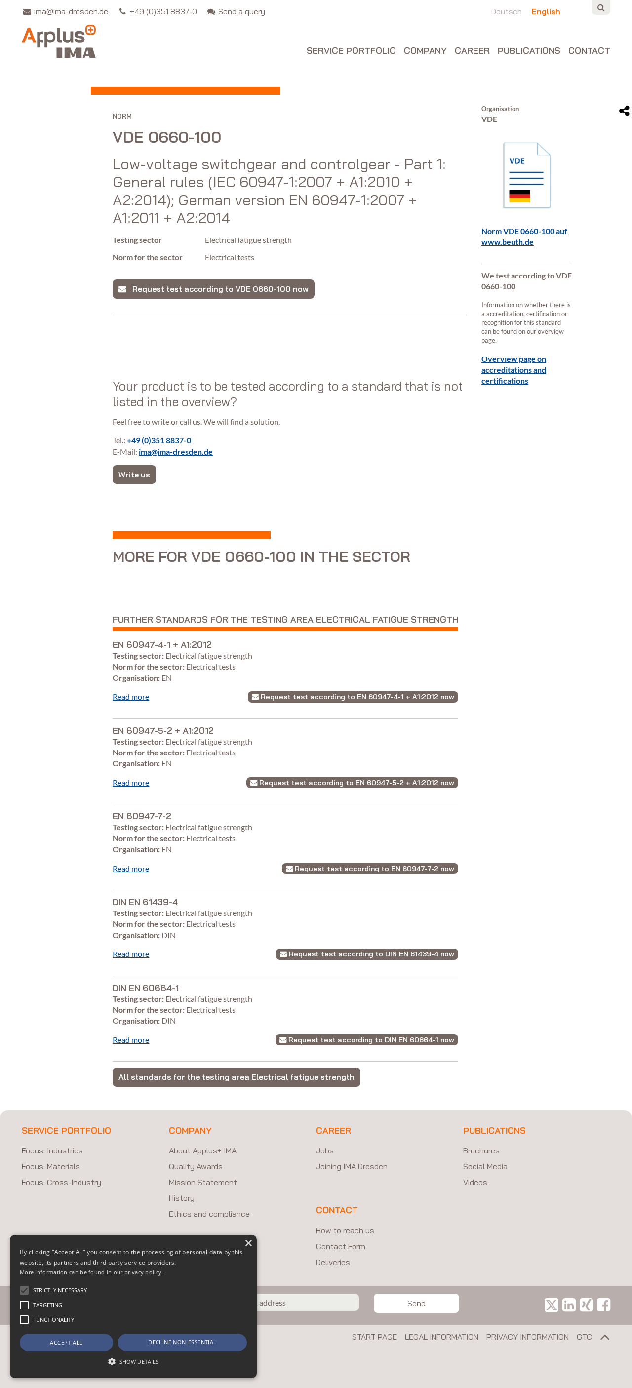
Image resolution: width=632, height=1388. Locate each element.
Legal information (441, 1337)
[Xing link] (586, 1304)
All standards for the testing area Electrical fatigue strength (236, 1077)
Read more (131, 696)
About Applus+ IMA (203, 1150)
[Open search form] (601, 7)
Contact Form (340, 1246)
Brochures (481, 1150)
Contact (589, 51)
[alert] (133, 1306)
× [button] (248, 1243)
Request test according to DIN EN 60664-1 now (370, 1039)
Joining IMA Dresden (352, 1166)
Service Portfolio (351, 51)
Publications (529, 51)
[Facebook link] (603, 1304)
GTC (584, 1337)
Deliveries (333, 1262)
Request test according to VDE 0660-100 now (217, 289)
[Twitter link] (551, 1304)
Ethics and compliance (209, 1214)
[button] (24, 1290)
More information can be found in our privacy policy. (91, 1272)
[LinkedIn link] (569, 1304)
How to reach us (345, 1230)
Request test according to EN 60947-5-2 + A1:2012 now (355, 782)
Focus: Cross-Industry (61, 1182)
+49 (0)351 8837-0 (159, 440)
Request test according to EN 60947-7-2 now (373, 868)
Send (416, 1303)
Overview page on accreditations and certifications (513, 370)
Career (472, 51)
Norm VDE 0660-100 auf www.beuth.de (524, 236)
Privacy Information (527, 1337)
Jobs (325, 1150)
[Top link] (601, 1339)
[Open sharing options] (624, 111)
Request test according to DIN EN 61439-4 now (370, 954)
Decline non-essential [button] (182, 1342)
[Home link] (59, 41)
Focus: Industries (52, 1150)
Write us (134, 474)
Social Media (485, 1166)
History (182, 1198)
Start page (374, 1337)
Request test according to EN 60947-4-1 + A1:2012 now (356, 696)
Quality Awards (196, 1166)
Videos (475, 1182)
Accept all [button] (66, 1342)
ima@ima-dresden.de (176, 451)
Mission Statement (203, 1182)
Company (425, 51)
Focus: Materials (51, 1166)
